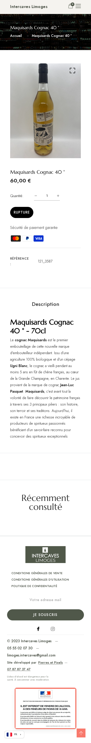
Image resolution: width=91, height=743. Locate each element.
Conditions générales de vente (37, 573)
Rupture (22, 212)
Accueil (16, 35)
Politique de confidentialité (34, 586)
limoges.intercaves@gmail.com (31, 655)
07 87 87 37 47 (18, 669)
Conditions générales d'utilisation (40, 579)
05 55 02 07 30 (19, 648)
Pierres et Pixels (50, 662)
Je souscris (45, 614)
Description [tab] (45, 304)
